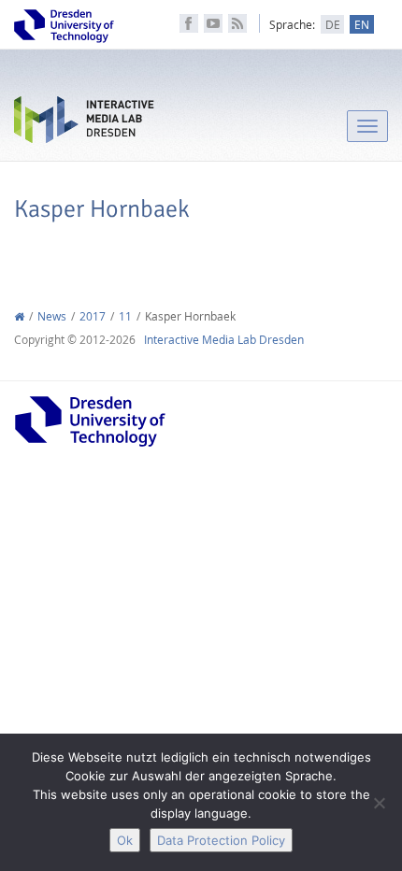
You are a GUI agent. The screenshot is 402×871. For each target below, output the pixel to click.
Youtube (213, 23)
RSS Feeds (237, 23)
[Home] (19, 316)
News (51, 316)
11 (125, 316)
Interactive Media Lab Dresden (84, 123)
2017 (92, 316)
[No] (378, 802)
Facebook (188, 23)
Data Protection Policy (221, 840)
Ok (125, 840)
